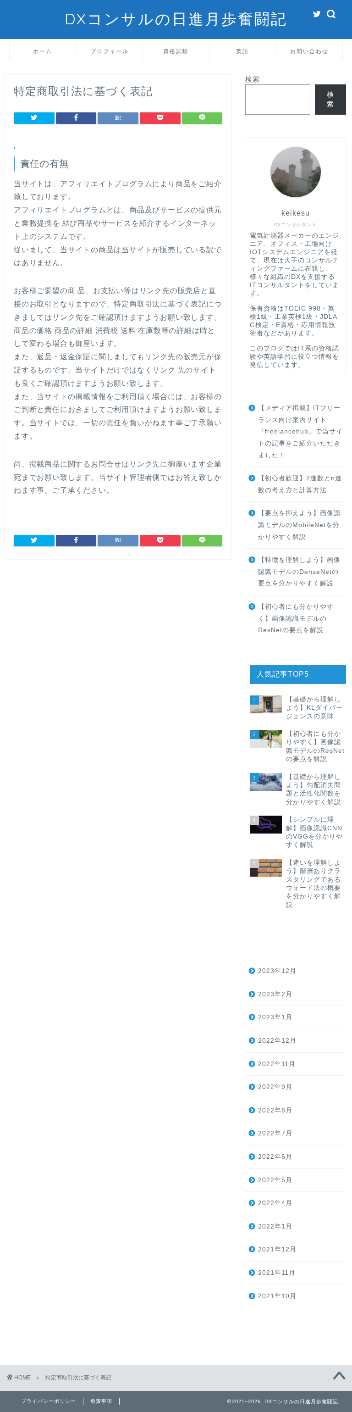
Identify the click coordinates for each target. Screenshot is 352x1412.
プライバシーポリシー (48, 1401)
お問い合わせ (309, 51)
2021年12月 (277, 1249)
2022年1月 (275, 1226)
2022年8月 (275, 1110)
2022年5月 (275, 1180)
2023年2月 (275, 994)
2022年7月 (275, 1133)
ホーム (42, 51)
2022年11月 (277, 1064)
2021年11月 (277, 1272)
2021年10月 (277, 1296)
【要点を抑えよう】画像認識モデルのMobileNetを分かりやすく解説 (299, 525)
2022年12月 (277, 1040)
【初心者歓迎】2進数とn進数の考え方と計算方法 (300, 484)
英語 (242, 51)
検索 (252, 79)
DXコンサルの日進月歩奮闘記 (176, 18)
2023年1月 (275, 1017)
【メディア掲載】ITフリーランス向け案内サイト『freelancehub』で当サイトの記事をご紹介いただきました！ (300, 431)
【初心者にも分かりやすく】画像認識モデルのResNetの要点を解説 (296, 618)
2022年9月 (275, 1087)
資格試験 (176, 51)
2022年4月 (275, 1203)
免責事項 (101, 1401)
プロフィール (109, 51)
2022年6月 (275, 1156)
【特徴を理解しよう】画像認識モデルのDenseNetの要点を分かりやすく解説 (299, 571)
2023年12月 (277, 970)
